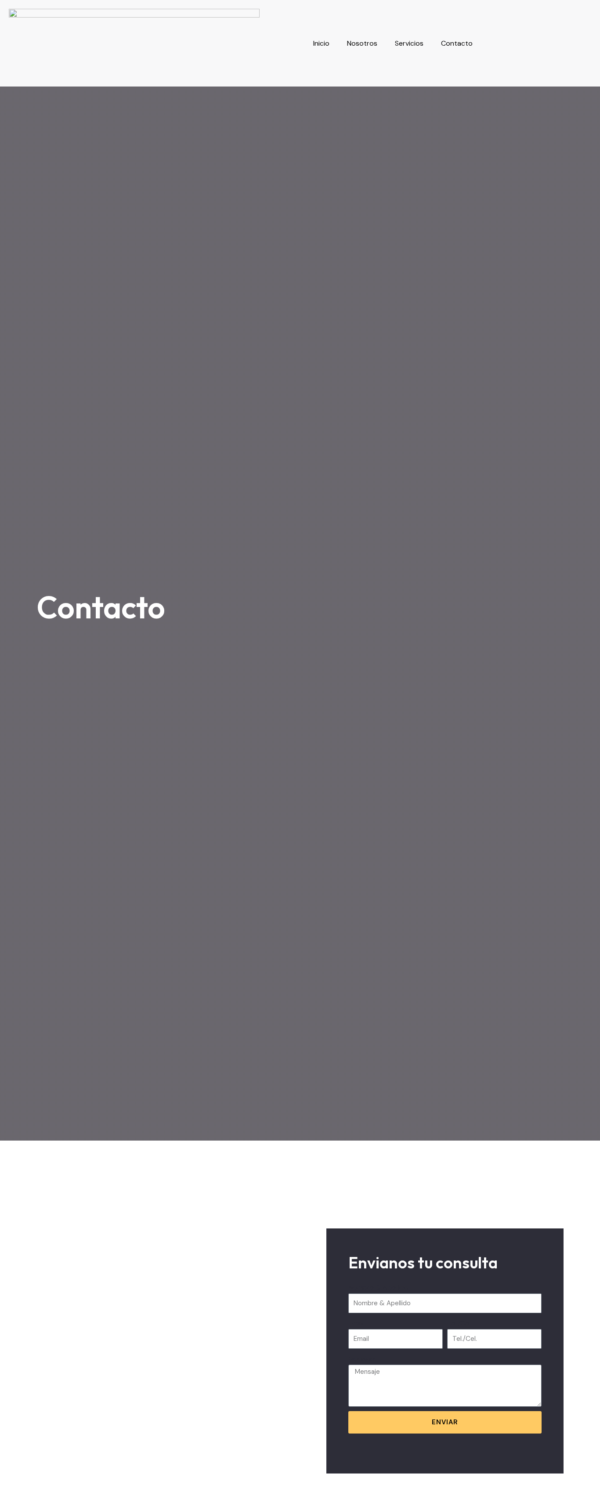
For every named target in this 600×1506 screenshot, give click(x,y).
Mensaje (361, 1358)
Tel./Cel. (459, 1323)
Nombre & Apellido (378, 1287)
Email (356, 1323)
